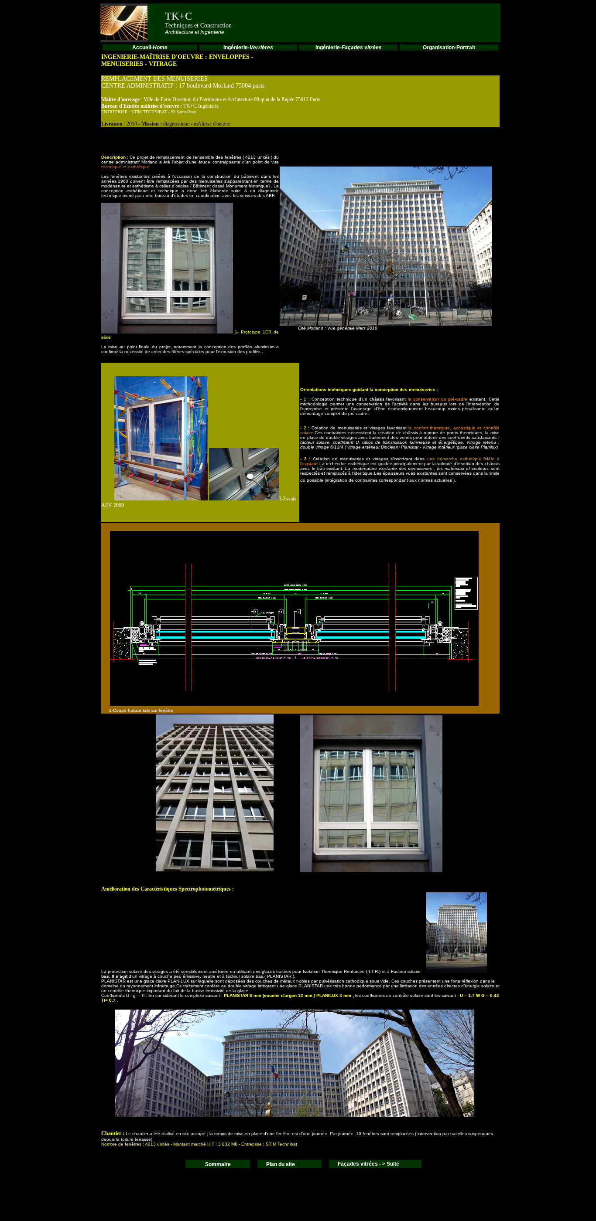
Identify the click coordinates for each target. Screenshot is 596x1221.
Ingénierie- (248, 47)
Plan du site (280, 1164)
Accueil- (150, 47)
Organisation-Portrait (449, 47)
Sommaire (218, 1164)
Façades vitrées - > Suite (368, 1164)
